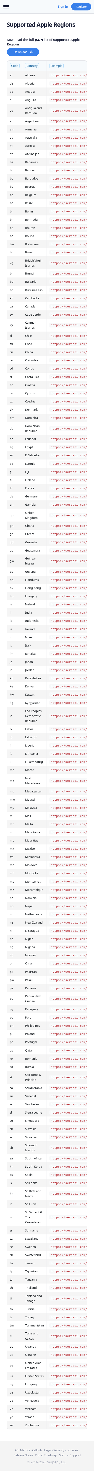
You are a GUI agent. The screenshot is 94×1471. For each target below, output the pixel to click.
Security (58, 1450)
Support (75, 1455)
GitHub (37, 1450)
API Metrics (22, 1450)
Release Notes (23, 1455)
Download (21, 52)
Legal (47, 1450)
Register (81, 7)
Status (63, 1455)
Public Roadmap (46, 1455)
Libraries (72, 1450)
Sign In (63, 7)
